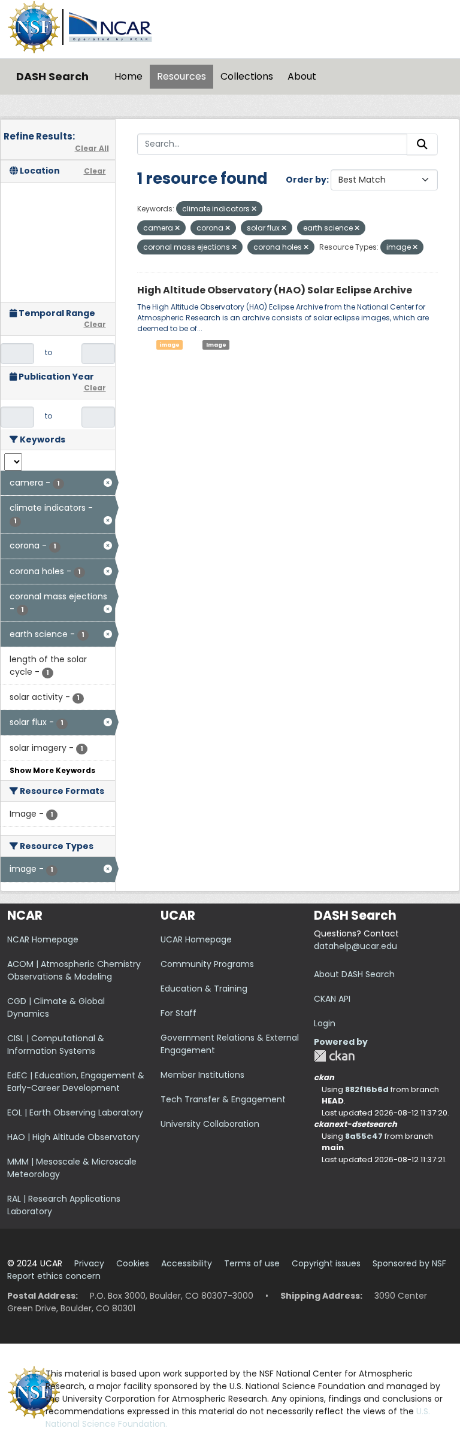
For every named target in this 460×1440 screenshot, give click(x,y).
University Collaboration (210, 1124)
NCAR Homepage (42, 939)
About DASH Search (354, 974)
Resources (181, 76)
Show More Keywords (52, 770)
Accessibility (186, 1263)
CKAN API (332, 999)
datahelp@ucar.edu (355, 946)
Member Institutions (202, 1075)
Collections (246, 76)
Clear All (92, 148)
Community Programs (207, 964)
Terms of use (252, 1263)
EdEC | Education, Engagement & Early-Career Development (75, 1081)
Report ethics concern (54, 1276)
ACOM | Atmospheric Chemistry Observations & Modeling (74, 970)
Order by (306, 180)
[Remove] (254, 209)
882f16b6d (367, 1089)
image (169, 344)
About (302, 76)
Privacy (89, 1263)
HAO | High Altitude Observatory (73, 1137)
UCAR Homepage (196, 939)
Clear (95, 171)
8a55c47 (364, 1136)
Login (324, 1023)
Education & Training (204, 989)
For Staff (178, 1013)
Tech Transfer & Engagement (223, 1099)
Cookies (132, 1263)
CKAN (334, 1056)
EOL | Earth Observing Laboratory (75, 1112)
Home (128, 76)
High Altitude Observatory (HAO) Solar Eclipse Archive (274, 290)
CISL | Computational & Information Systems (55, 1044)
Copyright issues (326, 1263)
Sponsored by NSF (409, 1263)
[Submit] (422, 144)
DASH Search (52, 76)
